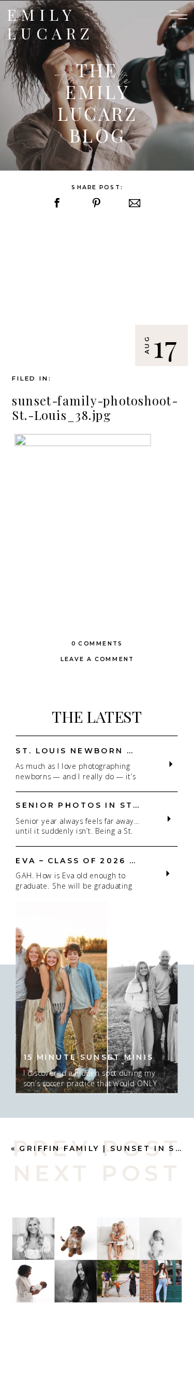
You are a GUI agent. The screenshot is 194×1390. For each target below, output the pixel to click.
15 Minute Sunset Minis (88, 1057)
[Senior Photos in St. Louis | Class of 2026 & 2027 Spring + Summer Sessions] (169, 819)
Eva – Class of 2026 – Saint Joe (104, 860)
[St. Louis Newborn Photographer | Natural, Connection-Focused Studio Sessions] (170, 764)
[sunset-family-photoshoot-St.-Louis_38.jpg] (97, 293)
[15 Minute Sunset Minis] (96, 997)
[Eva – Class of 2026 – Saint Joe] (168, 873)
